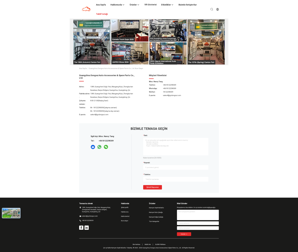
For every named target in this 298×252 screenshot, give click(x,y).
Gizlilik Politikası (160, 244)
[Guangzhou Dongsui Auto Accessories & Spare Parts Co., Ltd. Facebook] (81, 228)
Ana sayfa (83, 68)
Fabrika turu (125, 212)
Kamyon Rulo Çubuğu (156, 212)
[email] (93, 147)
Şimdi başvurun (152, 187)
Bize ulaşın (124, 221)
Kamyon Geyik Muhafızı (156, 208)
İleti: (146, 135)
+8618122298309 (169, 85)
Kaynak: (147, 163)
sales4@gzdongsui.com (99, 114)
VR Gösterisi (150, 4)
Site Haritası (136, 244)
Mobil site (148, 244)
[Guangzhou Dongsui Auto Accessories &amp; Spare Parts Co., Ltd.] (86, 9)
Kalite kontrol (125, 216)
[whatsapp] (99, 147)
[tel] (112, 147)
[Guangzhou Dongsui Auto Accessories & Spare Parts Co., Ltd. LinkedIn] (87, 228)
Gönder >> (184, 234)
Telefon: (147, 174)
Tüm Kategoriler (154, 221)
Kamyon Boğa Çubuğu (156, 217)
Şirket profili (124, 207)
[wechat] (106, 147)
